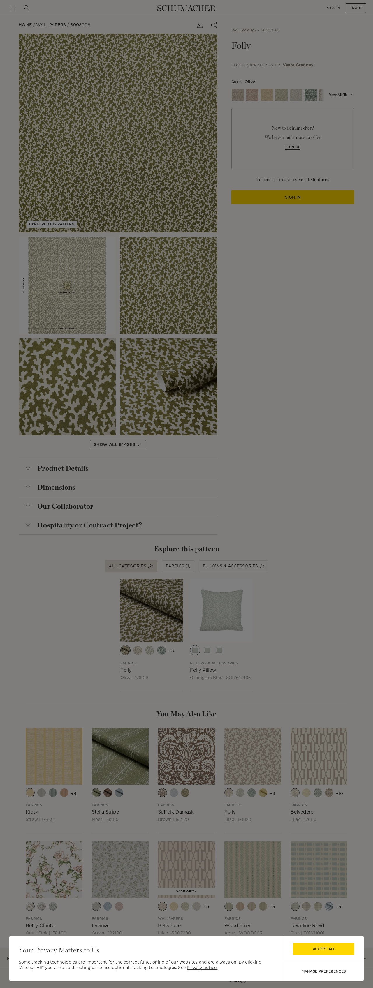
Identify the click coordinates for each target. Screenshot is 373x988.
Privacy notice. (202, 967)
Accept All (324, 949)
